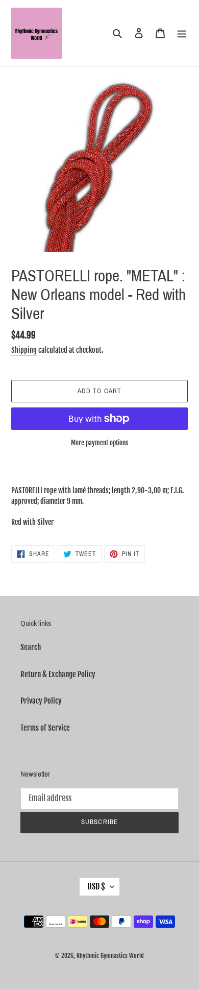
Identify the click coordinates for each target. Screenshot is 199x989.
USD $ (96, 886)
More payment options (99, 443)
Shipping (24, 350)
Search (30, 647)
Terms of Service (45, 728)
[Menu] (181, 33)
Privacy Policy (41, 701)
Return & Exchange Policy (57, 674)
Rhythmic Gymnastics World (110, 955)
